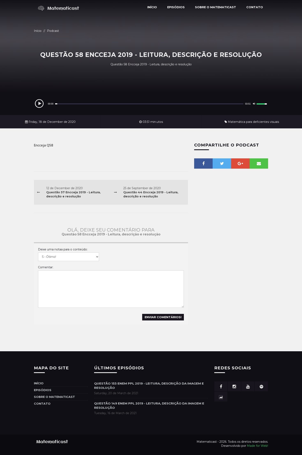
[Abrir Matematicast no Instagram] (234, 386)
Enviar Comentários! (163, 317)
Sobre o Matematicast (215, 7)
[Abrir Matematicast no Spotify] (261, 386)
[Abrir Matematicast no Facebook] (221, 386)
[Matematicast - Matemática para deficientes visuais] (59, 7)
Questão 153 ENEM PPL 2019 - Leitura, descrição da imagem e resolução (149, 385)
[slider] (262, 103)
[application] (151, 104)
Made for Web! (257, 446)
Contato (254, 7)
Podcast (53, 31)
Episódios (176, 7)
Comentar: (45, 267)
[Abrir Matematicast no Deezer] (221, 397)
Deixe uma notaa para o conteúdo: (63, 249)
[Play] (39, 103)
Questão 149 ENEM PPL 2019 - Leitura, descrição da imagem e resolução (149, 405)
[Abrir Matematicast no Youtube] (248, 386)
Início (152, 7)
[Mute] (254, 103)
